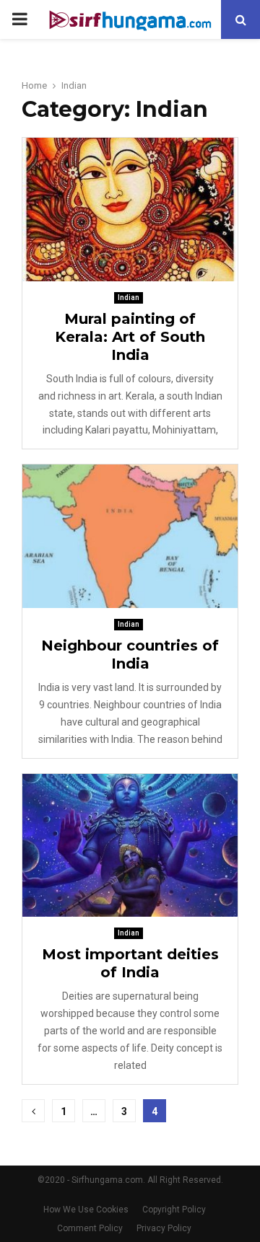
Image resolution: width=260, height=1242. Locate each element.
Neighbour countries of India (130, 654)
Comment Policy (90, 1228)
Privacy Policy (163, 1228)
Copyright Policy (174, 1209)
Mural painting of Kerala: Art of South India (130, 337)
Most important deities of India (130, 963)
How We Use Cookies (86, 1209)
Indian (128, 297)
